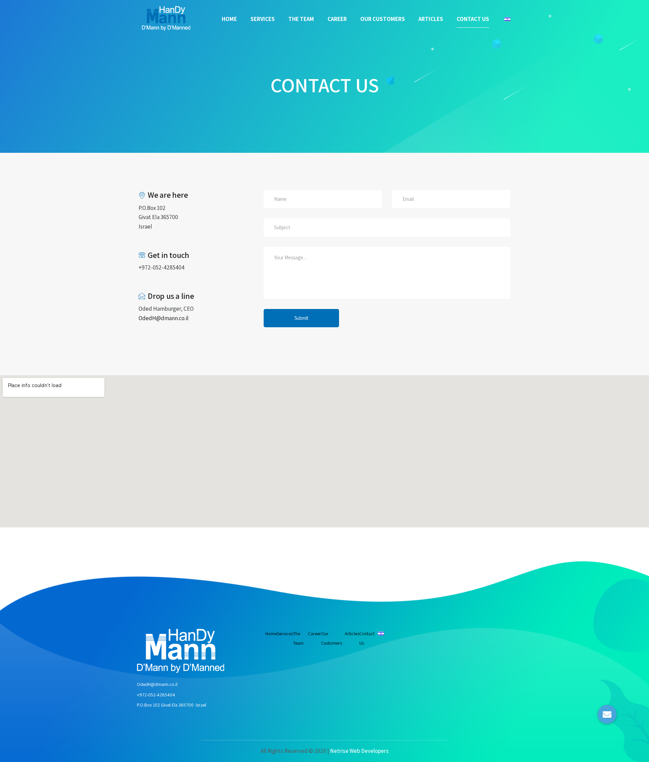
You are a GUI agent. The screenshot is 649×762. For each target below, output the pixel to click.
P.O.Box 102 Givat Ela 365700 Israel (171, 705)
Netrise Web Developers (359, 751)
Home (229, 19)
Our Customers (382, 19)
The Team (301, 19)
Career (337, 19)
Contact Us (473, 19)
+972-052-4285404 (156, 695)
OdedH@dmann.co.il (157, 684)
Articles (430, 19)
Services (262, 19)
